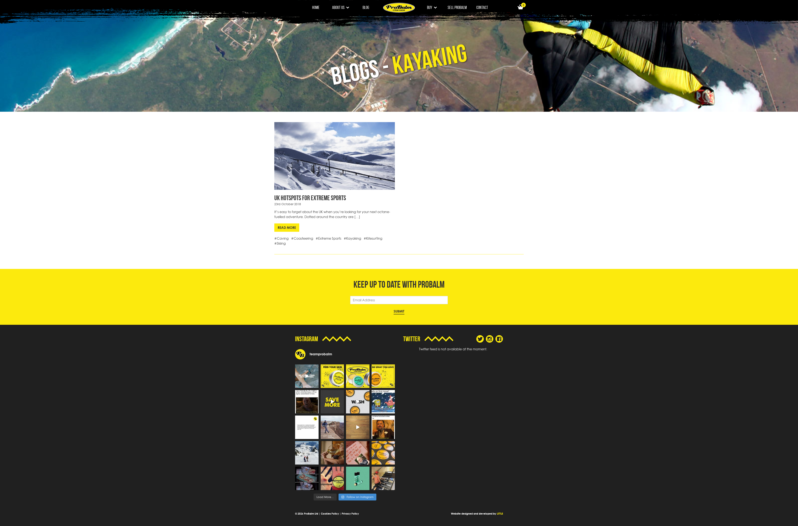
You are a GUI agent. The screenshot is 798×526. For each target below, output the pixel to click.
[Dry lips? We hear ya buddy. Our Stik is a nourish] (357, 478)
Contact (482, 7)
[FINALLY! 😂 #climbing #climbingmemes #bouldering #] (307, 478)
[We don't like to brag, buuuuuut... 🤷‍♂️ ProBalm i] (332, 478)
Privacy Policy (350, 513)
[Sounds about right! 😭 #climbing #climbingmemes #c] (383, 401)
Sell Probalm (457, 7)
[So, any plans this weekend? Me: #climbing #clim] (332, 453)
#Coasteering (302, 238)
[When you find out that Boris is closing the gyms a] (357, 453)
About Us (338, 7)
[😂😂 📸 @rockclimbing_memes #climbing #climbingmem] (307, 401)
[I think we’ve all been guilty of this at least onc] (383, 478)
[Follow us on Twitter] (480, 339)
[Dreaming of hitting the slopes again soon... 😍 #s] (307, 453)
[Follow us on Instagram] (489, 339)
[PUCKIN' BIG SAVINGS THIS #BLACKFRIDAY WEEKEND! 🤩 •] (332, 401)
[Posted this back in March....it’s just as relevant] (332, 427)
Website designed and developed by (477, 513)
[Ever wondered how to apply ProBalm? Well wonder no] (357, 427)
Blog (366, 7)
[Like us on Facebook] (499, 339)
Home (316, 7)
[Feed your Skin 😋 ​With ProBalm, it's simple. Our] (332, 376)
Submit (399, 311)
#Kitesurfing (373, 238)
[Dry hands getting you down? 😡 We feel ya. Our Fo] (357, 401)
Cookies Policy (330, 513)
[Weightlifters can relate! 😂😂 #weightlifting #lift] (383, 427)
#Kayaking (352, 238)
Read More (287, 228)
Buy (429, 7)
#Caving (281, 238)
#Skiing (280, 243)
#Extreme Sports (328, 238)
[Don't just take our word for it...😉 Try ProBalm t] (307, 427)
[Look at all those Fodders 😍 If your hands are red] (383, 453)
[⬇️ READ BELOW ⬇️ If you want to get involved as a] (307, 376)
